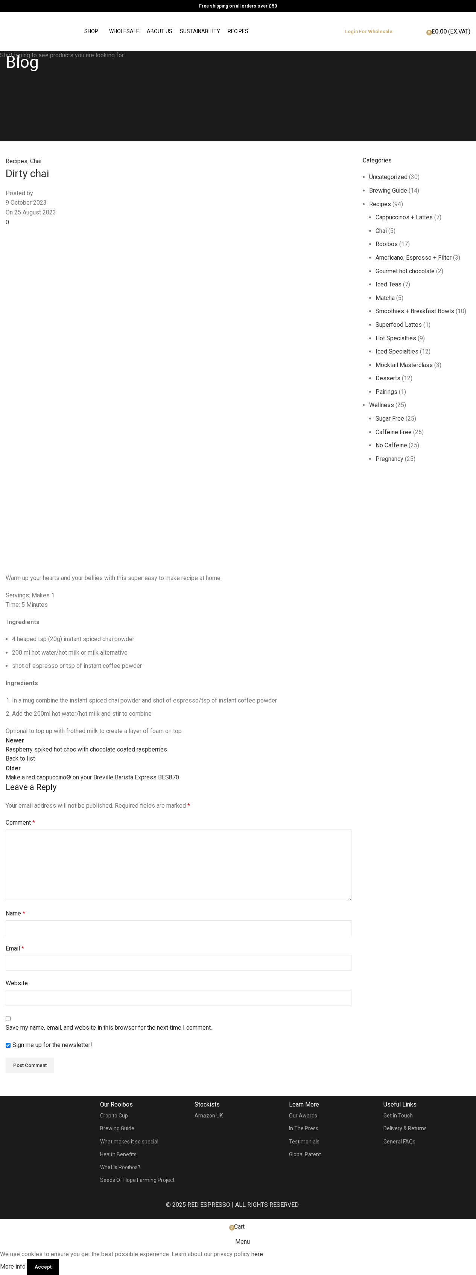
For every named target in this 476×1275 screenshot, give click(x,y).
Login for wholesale (368, 31)
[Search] (407, 31)
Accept (43, 1267)
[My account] (418, 35)
